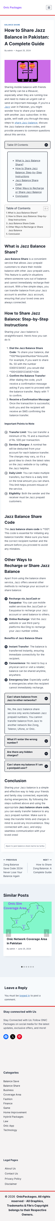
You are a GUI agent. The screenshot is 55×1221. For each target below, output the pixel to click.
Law (5, 1121)
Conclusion (21, 196)
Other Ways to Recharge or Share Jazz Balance (25, 229)
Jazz (7, 106)
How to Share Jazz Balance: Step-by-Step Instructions (28, 172)
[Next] (46, 933)
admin (10, 50)
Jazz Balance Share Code (21, 223)
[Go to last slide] (8, 933)
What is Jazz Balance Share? (23, 212)
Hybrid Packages (13, 1116)
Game (6, 1107)
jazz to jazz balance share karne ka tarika (25, 846)
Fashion (7, 1099)
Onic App (8, 1125)
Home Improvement (15, 1112)
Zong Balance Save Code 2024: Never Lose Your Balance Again (13, 868)
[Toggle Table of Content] (44, 208)
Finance (7, 1103)
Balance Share (12, 25)
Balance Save (11, 1081)
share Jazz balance (26, 122)
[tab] (22, 967)
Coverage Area (12, 1094)
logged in (24, 995)
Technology (10, 1130)
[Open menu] (49, 7)
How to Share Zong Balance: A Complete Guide (42, 866)
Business (8, 1090)
